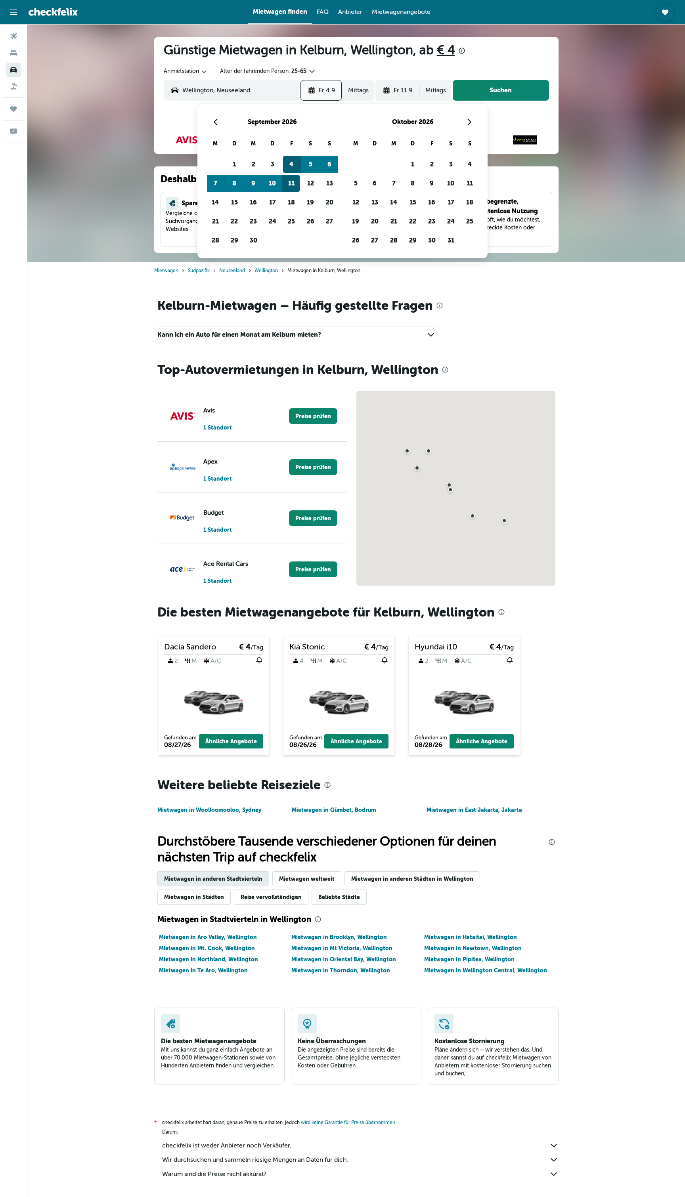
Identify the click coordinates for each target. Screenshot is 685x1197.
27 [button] (329, 221)
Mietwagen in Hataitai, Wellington (470, 937)
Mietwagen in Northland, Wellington (208, 959)
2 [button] (253, 164)
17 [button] (272, 202)
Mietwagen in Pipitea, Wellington (469, 959)
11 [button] (291, 183)
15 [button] (234, 202)
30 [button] (253, 240)
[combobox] (186, 71)
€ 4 (446, 50)
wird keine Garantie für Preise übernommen (348, 1122)
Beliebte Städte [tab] (339, 897)
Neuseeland (232, 270)
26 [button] (310, 221)
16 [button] (253, 202)
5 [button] (310, 164)
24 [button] (272, 221)
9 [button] (253, 183)
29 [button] (234, 240)
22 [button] (234, 221)
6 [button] (329, 164)
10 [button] (272, 183)
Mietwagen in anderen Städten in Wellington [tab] (412, 879)
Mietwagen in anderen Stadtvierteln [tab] (213, 879)
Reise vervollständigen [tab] (271, 897)
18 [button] (291, 202)
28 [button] (215, 240)
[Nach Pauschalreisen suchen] (13, 86)
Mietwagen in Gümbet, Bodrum (334, 810)
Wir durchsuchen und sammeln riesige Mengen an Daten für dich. (255, 1159)
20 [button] (329, 202)
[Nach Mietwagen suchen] (13, 70)
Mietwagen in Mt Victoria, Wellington (341, 948)
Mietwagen (166, 270)
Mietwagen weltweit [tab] (307, 879)
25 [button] (291, 221)
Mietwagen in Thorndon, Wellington (340, 970)
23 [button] (253, 221)
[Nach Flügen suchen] (13, 36)
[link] (313, 416)
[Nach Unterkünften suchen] (13, 53)
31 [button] (451, 240)
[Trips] (13, 109)
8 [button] (234, 183)
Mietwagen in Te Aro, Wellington (203, 970)
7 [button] (215, 183)
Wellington (266, 270)
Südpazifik (199, 270)
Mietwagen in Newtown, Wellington (473, 948)
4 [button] (291, 164)
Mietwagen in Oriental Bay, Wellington (343, 959)
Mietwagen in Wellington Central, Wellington (485, 970)
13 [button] (329, 183)
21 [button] (215, 221)
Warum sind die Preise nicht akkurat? (214, 1174)
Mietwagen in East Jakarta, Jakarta (474, 810)
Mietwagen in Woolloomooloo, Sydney (209, 810)
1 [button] (234, 164)
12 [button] (310, 183)
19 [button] (310, 202)
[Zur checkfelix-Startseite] (53, 12)
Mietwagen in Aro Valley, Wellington (208, 937)
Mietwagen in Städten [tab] (194, 897)
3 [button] (272, 164)
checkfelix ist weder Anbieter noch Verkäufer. (226, 1145)
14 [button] (215, 202)
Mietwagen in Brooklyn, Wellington (339, 937)
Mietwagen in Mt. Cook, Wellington (207, 948)
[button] (13, 12)
